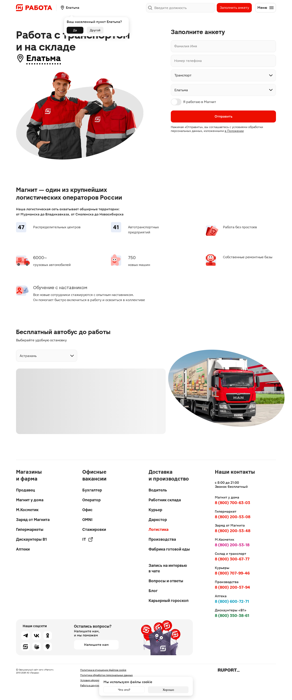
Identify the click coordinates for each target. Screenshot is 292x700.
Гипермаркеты (29, 529)
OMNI (87, 519)
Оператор (91, 500)
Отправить (223, 116)
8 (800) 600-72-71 (232, 601)
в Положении (234, 131)
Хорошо (168, 689)
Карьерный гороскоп (169, 600)
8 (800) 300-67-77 (232, 559)
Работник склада (165, 500)
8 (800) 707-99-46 (232, 573)
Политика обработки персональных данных (106, 675)
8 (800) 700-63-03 (232, 502)
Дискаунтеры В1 (31, 539)
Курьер (155, 509)
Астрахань (28, 356)
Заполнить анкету (234, 8)
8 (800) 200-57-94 (232, 587)
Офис (87, 509)
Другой (95, 30)
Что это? (124, 689)
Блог (153, 590)
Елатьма (43, 58)
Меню (262, 8)
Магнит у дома (29, 500)
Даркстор (158, 519)
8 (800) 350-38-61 (232, 615)
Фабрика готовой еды (169, 549)
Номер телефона (188, 61)
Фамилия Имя (185, 46)
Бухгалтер (92, 490)
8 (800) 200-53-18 (232, 545)
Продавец (25, 490)
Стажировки (94, 529)
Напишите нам (96, 645)
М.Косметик (27, 509)
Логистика (158, 529)
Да (75, 30)
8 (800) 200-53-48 (232, 530)
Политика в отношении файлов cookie (103, 670)
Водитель (158, 490)
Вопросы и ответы (166, 581)
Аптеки (23, 549)
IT (84, 539)
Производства (162, 539)
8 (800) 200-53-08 (232, 517)
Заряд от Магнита (33, 519)
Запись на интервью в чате (168, 568)
